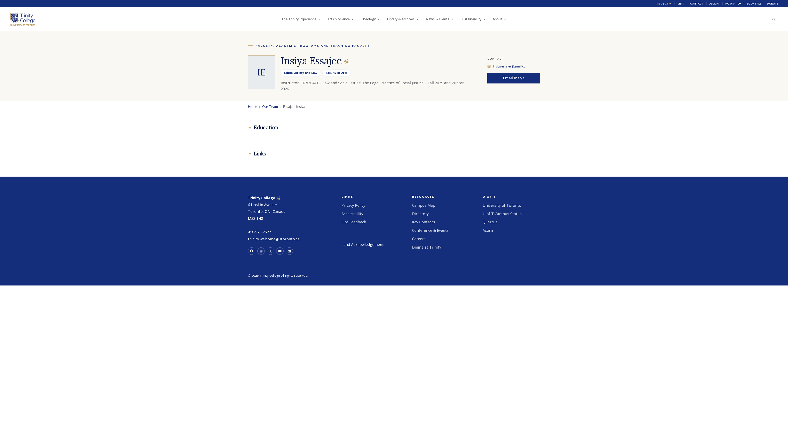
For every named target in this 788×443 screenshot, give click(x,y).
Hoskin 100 (733, 3)
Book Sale (754, 3)
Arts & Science (339, 19)
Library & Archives (401, 19)
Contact (696, 3)
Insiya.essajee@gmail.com (510, 66)
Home (252, 106)
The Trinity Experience (298, 19)
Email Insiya (514, 77)
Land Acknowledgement (362, 244)
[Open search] (773, 19)
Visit (681, 3)
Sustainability (470, 19)
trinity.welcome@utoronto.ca (274, 238)
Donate (772, 3)
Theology (368, 19)
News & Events (437, 19)
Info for (662, 4)
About (497, 19)
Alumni (714, 3)
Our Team (270, 106)
